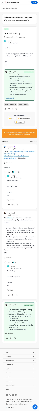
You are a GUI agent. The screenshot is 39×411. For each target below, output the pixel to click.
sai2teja (10, 41)
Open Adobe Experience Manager (17, 20)
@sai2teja (9, 218)
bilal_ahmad (11, 213)
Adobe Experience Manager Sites (10, 8)
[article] (19, 159)
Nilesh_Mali (12, 72)
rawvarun (10, 147)
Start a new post (16, 134)
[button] (9, 37)
